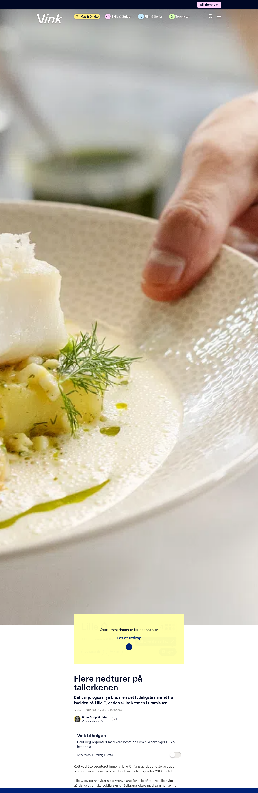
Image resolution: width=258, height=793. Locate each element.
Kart (116, 651)
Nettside (94, 651)
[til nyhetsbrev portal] (175, 755)
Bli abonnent (209, 4)
